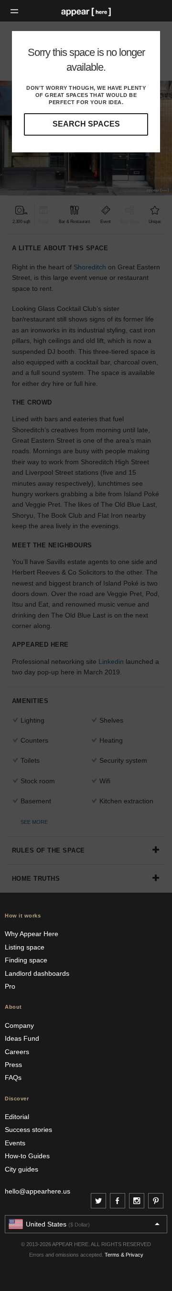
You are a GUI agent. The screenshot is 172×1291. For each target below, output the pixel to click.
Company (19, 1025)
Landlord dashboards (37, 973)
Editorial (17, 1116)
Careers (17, 1052)
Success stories (28, 1129)
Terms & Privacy (124, 1255)
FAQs (13, 1077)
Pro (10, 986)
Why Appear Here (31, 934)
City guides (21, 1169)
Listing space (24, 947)
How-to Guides (27, 1156)
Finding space (26, 960)
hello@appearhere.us (37, 1191)
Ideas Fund (22, 1038)
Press (13, 1064)
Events (15, 1143)
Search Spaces (86, 124)
